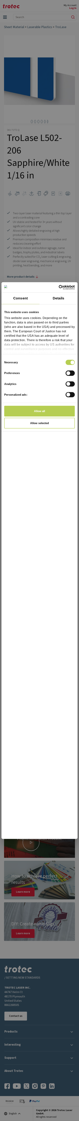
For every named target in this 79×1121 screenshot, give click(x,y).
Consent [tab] (20, 298)
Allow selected (39, 423)
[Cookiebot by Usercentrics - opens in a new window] (59, 287)
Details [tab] (58, 298)
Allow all (39, 410)
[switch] (70, 373)
